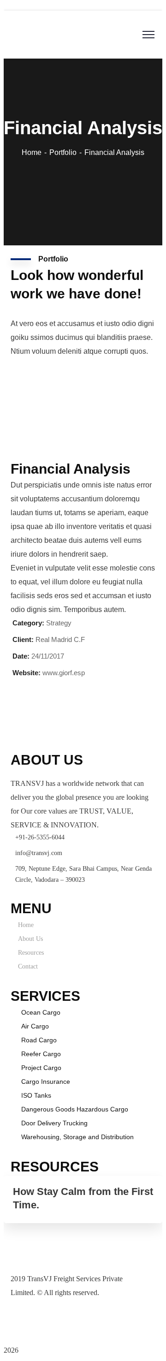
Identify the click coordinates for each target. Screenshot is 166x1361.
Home (32, 152)
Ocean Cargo (40, 1012)
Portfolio (63, 152)
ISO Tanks (36, 1095)
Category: (28, 623)
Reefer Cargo (41, 1054)
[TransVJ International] (72, 32)
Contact (28, 966)
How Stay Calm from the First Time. (83, 1198)
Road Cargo (39, 1040)
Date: (21, 656)
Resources (31, 952)
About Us (30, 938)
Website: (26, 673)
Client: (23, 639)
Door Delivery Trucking (54, 1123)
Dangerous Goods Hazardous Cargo (74, 1109)
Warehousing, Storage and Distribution (77, 1137)
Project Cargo (41, 1067)
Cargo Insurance (45, 1081)
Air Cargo (35, 1026)
